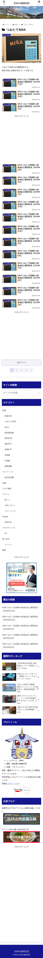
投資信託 (8, 416)
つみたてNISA (10, 421)
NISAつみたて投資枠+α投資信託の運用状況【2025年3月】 (20, 636)
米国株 (7, 455)
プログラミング (8, 528)
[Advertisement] (21, 139)
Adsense (8, 522)
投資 (4, 410)
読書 (4, 483)
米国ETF (8, 449)
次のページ (21, 362)
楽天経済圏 (9, 477)
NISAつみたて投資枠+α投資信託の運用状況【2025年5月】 (20, 627)
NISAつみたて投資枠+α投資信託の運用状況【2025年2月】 (20, 645)
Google (5, 517)
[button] (39, 392)
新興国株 (8, 466)
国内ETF (8, 444)
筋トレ (7, 500)
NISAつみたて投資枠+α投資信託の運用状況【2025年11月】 (20, 609)
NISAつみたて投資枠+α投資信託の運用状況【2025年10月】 (20, 618)
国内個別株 (9, 433)
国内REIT (8, 438)
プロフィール (12, 783)
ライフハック (7, 472)
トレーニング (10, 511)
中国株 (7, 461)
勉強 (4, 550)
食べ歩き (6, 539)
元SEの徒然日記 (22, 3)
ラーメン (8, 544)
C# (6, 533)
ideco (7, 427)
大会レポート (10, 505)
